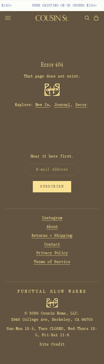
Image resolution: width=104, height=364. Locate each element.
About (52, 227)
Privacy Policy (52, 253)
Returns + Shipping (52, 236)
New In (42, 105)
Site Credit (52, 344)
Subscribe (52, 186)
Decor (81, 105)
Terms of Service (52, 262)
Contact (52, 244)
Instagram (52, 218)
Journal (62, 105)
